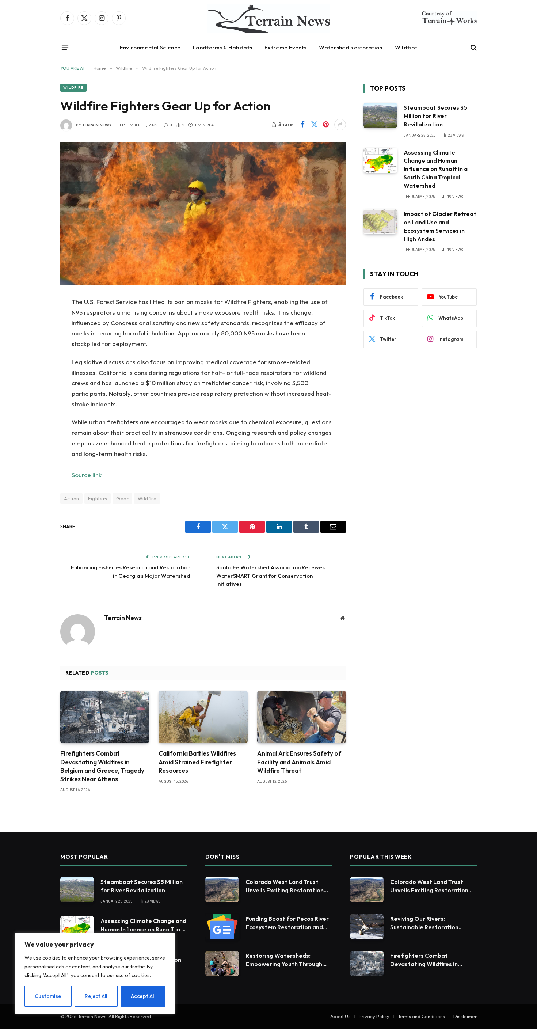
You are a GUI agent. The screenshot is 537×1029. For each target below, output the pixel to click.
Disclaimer (465, 1016)
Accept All (143, 996)
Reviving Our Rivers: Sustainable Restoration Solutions (424, 923)
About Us (340, 1016)
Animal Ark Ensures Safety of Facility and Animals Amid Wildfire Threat (299, 761)
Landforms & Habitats (222, 47)
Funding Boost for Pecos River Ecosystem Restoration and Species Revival (287, 923)
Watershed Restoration (350, 47)
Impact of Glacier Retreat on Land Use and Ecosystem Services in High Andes (440, 226)
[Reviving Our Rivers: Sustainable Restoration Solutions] (367, 926)
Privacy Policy (374, 1016)
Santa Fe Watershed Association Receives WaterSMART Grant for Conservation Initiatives (270, 575)
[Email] (34, 395)
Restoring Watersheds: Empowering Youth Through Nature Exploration (283, 960)
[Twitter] (34, 339)
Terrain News (96, 125)
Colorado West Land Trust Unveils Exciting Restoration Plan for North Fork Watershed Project (284, 886)
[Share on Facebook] (302, 124)
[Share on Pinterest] (325, 124)
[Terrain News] (268, 18)
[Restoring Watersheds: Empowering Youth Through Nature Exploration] (222, 963)
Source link (87, 475)
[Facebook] (34, 321)
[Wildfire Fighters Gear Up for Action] (203, 213)
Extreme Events (285, 47)
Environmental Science (150, 47)
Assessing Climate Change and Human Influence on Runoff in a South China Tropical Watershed (436, 169)
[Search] (473, 47)
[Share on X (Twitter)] (314, 124)
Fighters (97, 498)
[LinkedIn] (34, 358)
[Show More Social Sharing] (340, 124)
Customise (48, 996)
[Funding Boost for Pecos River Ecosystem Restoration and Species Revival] (222, 926)
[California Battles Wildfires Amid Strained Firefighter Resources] (203, 717)
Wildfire (406, 47)
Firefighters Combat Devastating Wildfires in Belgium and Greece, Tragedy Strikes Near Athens (102, 765)
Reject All (96, 996)
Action (71, 498)
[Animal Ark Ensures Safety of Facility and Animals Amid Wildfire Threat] (301, 717)
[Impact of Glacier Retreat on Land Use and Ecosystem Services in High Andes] (380, 221)
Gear (122, 498)
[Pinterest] (34, 376)
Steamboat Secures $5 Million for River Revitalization (435, 116)
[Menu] (65, 47)
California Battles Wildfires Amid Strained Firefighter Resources (197, 761)
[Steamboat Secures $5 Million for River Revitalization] (380, 115)
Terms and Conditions (421, 1016)
